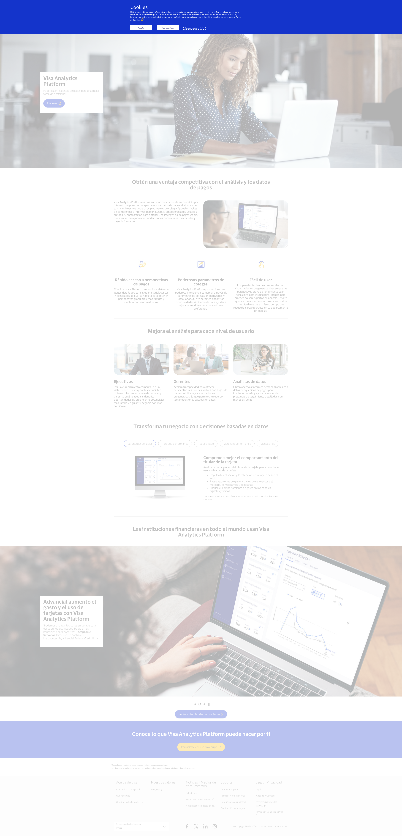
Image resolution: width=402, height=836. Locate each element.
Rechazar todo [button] (168, 27)
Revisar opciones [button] (192, 27)
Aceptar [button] (141, 27)
